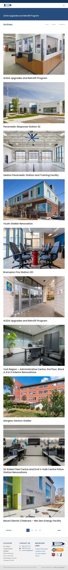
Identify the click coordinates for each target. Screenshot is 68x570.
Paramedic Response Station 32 (21, 126)
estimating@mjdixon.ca (29, 550)
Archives (8, 24)
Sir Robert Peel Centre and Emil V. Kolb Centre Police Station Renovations (33, 471)
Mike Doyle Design (59, 567)
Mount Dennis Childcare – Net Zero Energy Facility (32, 520)
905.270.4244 (26, 548)
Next (59, 530)
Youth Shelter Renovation (18, 223)
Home (47, 24)
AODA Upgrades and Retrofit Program (25, 78)
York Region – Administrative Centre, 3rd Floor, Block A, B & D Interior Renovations (33, 371)
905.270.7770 (26, 546)
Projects (54, 24)
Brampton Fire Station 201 (18, 272)
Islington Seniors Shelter (17, 420)
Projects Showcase (41, 549)
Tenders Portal (40, 551)
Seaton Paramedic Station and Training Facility (31, 175)
